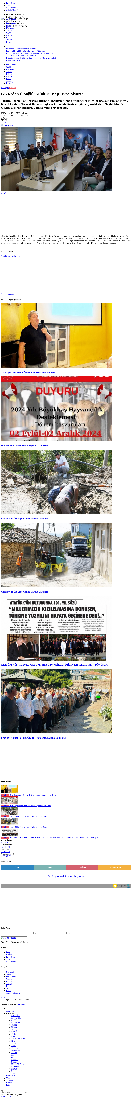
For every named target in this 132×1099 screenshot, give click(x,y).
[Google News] (7, 125)
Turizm (9, 40)
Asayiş (9, 35)
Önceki (4, 294)
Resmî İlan (10, 42)
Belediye (41, 53)
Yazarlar (9, 1080)
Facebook (10, 49)
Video (8, 1078)
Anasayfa (5, 87)
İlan (34, 56)
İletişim (15, 60)
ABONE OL (6, 856)
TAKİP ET (5, 847)
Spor (57, 58)
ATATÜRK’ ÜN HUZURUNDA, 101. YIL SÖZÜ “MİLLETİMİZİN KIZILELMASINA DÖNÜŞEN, (54, 664)
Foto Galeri (10, 3)
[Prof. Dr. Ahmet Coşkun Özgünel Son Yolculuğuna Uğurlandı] (56, 733)
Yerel (8, 56)
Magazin (51, 58)
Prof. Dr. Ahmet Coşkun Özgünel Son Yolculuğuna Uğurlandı (33, 737)
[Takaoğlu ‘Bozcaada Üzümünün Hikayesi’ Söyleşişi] (56, 368)
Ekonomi (37, 58)
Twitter (17, 49)
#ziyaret (17, 256)
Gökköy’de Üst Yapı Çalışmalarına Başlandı (24, 518)
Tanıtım (13, 56)
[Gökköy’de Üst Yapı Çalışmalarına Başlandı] (56, 514)
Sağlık (8, 26)
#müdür (4, 256)
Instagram (25, 49)
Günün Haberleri (13, 10)
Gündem (40, 56)
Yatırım (29, 56)
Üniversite (10, 28)
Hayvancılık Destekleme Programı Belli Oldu (24, 445)
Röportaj (9, 58)
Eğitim (9, 33)
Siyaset (16, 58)
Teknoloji (49, 53)
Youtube (32, 49)
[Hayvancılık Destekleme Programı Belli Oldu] (56, 441)
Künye (9, 60)
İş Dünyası (21, 56)
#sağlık (11, 256)
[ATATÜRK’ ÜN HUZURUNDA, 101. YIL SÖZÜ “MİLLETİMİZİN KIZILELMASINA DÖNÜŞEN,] (56, 660)
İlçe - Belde (11, 23)
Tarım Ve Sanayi (31, 53)
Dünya (44, 58)
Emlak (8, 37)
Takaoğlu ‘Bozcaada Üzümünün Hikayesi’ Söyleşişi (28, 372)
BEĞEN (4, 842)
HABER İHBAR (8, 1097)
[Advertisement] (66, 215)
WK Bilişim (22, 1004)
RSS (20, 60)
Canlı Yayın (11, 8)
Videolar (9, 5)
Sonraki (10, 294)
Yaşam (9, 30)
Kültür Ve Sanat (26, 58)
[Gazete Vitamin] (8, 19)
